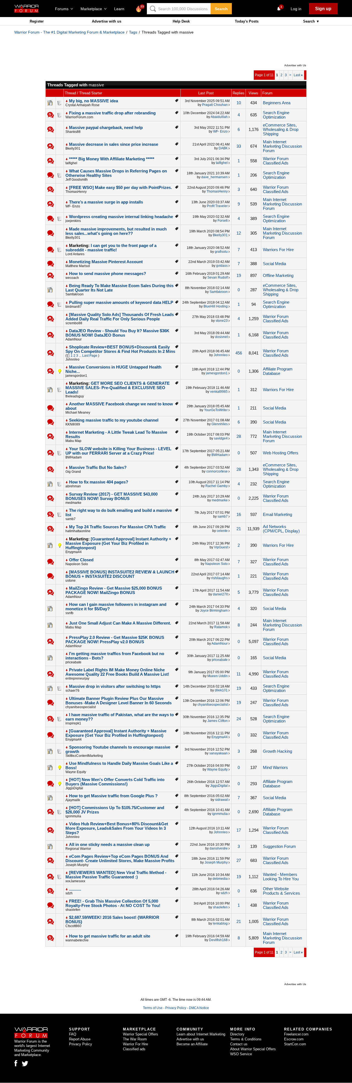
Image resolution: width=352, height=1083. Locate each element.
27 (239, 860)
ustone (70, 580)
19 (239, 275)
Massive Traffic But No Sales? (98, 467)
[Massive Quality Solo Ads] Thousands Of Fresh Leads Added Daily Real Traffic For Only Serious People (119, 316)
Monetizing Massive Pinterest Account (106, 262)
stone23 (222, 321)
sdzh (69, 893)
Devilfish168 (218, 940)
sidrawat (221, 800)
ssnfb (69, 613)
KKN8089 (72, 424)
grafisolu (221, 252)
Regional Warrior (78, 849)
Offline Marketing (278, 275)
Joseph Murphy (77, 865)
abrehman (73, 486)
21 (239, 529)
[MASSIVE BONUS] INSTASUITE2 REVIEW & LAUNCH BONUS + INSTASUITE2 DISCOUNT (119, 574)
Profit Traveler (217, 206)
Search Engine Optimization (276, 115)
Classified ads (134, 1049)
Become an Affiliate (192, 1044)
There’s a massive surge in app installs (106, 202)
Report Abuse (79, 1039)
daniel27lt (220, 594)
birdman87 (73, 307)
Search (221, 9)
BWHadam (73, 457)
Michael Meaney (77, 412)
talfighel (71, 163)
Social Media (274, 264)
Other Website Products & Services (281, 891)
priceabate (73, 662)
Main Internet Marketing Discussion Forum (282, 146)
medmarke (73, 503)
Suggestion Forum (279, 846)
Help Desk (181, 21)
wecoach (72, 278)
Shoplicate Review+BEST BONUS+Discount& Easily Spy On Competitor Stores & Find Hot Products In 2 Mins (120, 349)
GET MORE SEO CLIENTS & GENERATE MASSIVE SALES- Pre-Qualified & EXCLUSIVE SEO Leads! (117, 387)
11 (239, 674)
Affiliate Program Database (278, 371)
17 (239, 830)
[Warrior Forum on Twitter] (25, 1063)
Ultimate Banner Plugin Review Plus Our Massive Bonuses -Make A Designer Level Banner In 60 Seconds (118, 700)
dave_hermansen (214, 177)
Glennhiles (219, 424)
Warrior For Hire (135, 1044)
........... (75, 889)
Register (37, 21)
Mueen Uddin (217, 676)
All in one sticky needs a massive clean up (109, 844)
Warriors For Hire (278, 250)
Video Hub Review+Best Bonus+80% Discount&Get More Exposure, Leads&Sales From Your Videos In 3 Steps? (116, 828)
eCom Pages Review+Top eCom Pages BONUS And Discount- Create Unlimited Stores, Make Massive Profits (119, 858)
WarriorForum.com (79, 117)
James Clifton (217, 721)
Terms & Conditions (246, 1039)
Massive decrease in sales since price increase (113, 144)
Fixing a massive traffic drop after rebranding (112, 113)
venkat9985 (219, 392)
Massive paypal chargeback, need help (106, 127)
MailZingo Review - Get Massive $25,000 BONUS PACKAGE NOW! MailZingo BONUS (113, 590)
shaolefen (72, 910)
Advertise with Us (295, 65)
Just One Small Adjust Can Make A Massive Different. (120, 623)
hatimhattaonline (77, 531)
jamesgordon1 (76, 376)
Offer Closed (81, 560)
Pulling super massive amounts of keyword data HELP (121, 302)
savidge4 (221, 438)
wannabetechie (77, 940)
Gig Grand (73, 472)
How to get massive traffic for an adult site (109, 936)
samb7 (70, 519)
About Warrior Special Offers (253, 1049)
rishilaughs (219, 578)
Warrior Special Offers (140, 1034)
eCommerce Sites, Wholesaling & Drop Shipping (280, 129)
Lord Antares (74, 254)
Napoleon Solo (76, 564)
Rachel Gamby (216, 486)
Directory (237, 1034)
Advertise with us (106, 21)
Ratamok (221, 627)
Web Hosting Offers (280, 453)
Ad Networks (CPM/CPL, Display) (281, 528)
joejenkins (73, 221)
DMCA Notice (199, 1008)
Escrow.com (294, 1039)
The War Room (135, 1039)
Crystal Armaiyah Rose (82, 105)
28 (239, 436)
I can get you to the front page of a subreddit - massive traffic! (110, 247)
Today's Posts (246, 21)
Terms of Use (153, 1008)
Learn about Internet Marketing (201, 1034)
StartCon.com (295, 1044)
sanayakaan (218, 753)
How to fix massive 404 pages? (98, 482)
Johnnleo (72, 359)
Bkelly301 (72, 148)
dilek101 (221, 690)
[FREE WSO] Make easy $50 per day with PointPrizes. (120, 187)
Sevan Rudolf (217, 277)
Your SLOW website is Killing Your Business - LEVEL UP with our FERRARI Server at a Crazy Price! (118, 451)
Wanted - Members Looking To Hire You (281, 876)
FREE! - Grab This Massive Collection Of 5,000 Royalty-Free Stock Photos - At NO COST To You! (112, 903)
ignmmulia (73, 816)
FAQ (72, 1034)
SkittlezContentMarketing (84, 756)
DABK (223, 148)
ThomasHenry (76, 192)
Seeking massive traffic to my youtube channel (113, 420)
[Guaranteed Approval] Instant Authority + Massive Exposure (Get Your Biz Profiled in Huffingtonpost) (118, 543)
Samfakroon (74, 294)
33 (239, 146)
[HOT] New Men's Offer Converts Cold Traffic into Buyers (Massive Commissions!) (114, 781)
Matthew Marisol (77, 266)
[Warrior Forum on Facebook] (15, 1063)
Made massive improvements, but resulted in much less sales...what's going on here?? (116, 231)
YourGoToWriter (216, 410)
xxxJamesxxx (75, 881)
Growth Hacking (277, 751)
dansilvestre (219, 848)
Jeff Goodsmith (76, 180)
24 (239, 719)
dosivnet (221, 337)
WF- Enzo (220, 131)
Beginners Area (276, 103)
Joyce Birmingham (214, 610)
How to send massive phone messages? (107, 273)
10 (239, 103)
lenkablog (220, 923)
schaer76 (72, 690)
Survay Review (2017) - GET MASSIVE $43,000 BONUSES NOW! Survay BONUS (111, 496)
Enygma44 (73, 552)
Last (298, 75)
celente (222, 531)
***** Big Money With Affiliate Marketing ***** (111, 159)
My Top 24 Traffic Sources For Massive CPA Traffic (117, 527)
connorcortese (217, 471)
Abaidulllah (219, 117)
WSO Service (241, 1054)
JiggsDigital (74, 788)
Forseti (223, 220)
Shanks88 (73, 132)
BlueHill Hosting (216, 306)
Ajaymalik (72, 800)
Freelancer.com (296, 1034)
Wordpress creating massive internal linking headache (121, 217)
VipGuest (221, 547)
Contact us (239, 1044)
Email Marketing (277, 514)
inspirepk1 (73, 723)
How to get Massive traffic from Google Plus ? (113, 796)
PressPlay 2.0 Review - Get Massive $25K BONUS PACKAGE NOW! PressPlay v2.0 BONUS (114, 639)
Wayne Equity (75, 772)
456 (238, 353)
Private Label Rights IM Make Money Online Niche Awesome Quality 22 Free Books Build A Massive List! (117, 672)
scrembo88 (73, 323)
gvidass (222, 266)
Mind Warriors (275, 767)
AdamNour (73, 339)
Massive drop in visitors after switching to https (115, 686)
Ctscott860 (73, 926)
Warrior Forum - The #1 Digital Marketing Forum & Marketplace (69, 32)
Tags (133, 32)
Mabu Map (73, 441)
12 (239, 233)
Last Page (89, 356)
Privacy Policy (175, 1008)
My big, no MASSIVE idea (93, 101)
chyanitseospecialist (80, 707)
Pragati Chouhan (215, 105)
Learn (121, 9)
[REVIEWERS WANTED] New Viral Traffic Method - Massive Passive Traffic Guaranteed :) (115, 874)
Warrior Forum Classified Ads (276, 160)
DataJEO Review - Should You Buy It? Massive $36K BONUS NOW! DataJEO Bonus (117, 333)
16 (239, 514)
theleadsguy (74, 396)
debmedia (220, 879)
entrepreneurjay (77, 678)
